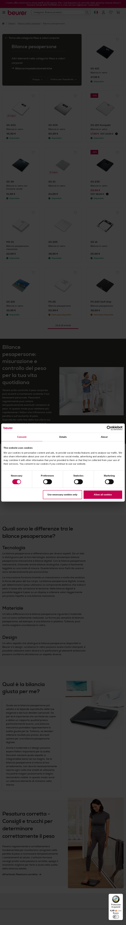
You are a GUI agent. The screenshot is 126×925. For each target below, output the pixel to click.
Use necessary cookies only (62, 494)
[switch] (47, 481)
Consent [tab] (21, 437)
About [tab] (104, 437)
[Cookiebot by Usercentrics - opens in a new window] (109, 428)
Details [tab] (63, 437)
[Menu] (121, 895)
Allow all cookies (103, 494)
